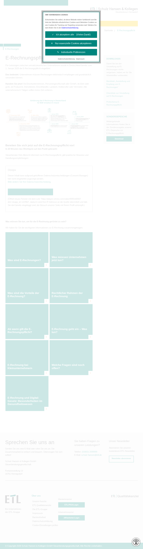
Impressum (80, 59)
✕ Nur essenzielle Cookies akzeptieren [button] (71, 43)
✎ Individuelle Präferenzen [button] (71, 52)
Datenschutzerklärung (70, 28)
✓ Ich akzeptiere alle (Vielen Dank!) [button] (71, 34)
